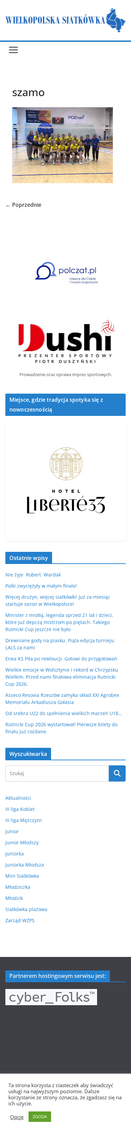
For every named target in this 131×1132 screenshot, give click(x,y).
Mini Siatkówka (22, 876)
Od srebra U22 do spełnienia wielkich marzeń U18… (63, 713)
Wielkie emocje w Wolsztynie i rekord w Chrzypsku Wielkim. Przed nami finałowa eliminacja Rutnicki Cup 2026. (61, 677)
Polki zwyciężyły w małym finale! (41, 586)
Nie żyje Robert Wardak (33, 574)
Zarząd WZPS (20, 920)
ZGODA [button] (40, 1116)
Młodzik (14, 898)
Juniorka (14, 853)
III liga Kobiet (20, 809)
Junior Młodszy (22, 842)
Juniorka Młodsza (24, 864)
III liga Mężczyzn (23, 820)
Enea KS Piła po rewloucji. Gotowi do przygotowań (61, 658)
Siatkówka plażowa (26, 909)
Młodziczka (17, 887)
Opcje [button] (17, 1117)
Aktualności (18, 798)
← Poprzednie (23, 204)
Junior (12, 831)
